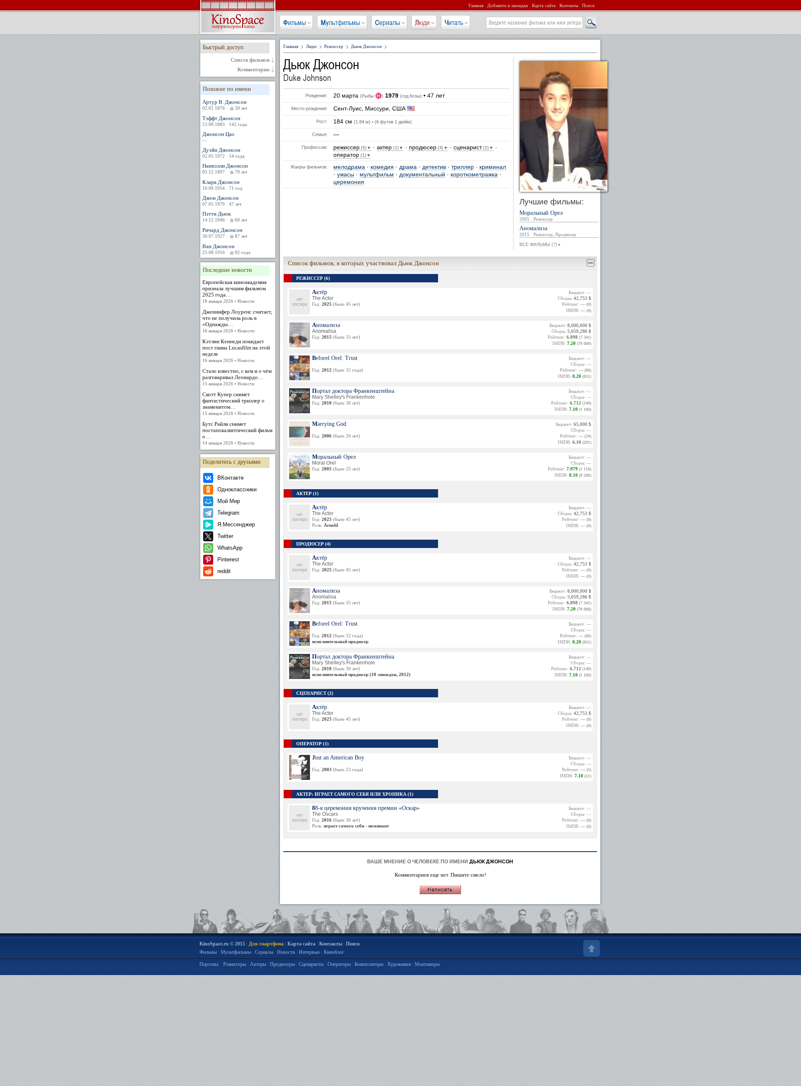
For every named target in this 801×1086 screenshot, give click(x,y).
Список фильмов (250, 60)
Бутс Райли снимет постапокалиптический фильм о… (237, 433)
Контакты (568, 5)
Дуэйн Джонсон (223, 152)
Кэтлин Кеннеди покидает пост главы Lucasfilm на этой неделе (236, 350)
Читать (454, 22)
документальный (422, 174)
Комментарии (253, 70)
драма (408, 167)
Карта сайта (544, 5)
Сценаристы (311, 964)
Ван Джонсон (226, 249)
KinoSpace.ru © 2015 (222, 944)
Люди (422, 22)
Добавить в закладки (507, 5)
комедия (382, 167)
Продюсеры (282, 964)
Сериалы (387, 22)
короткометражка (474, 174)
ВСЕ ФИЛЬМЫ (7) (540, 244)
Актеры (258, 964)
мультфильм (377, 174)
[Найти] (590, 23)
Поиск (588, 5)
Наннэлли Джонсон (225, 168)
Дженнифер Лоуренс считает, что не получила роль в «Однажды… (237, 321)
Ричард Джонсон (224, 233)
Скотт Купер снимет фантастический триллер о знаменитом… (233, 403)
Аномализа (547, 231)
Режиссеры (234, 964)
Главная (476, 5)
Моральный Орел (541, 215)
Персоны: (209, 964)
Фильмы (294, 22)
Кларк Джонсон (222, 185)
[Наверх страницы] (591, 948)
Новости (286, 952)
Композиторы (369, 964)
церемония (348, 182)
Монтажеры (427, 964)
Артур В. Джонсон (224, 105)
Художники (399, 964)
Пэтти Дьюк (224, 216)
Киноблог (334, 952)
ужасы (345, 174)
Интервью (309, 952)
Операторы (339, 964)
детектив (434, 167)
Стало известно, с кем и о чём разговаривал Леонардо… (237, 377)
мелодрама (349, 167)
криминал (492, 167)
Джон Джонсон (222, 200)
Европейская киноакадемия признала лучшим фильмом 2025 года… (234, 291)
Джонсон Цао (218, 137)
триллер (462, 167)
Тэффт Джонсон (224, 121)
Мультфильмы (340, 22)
